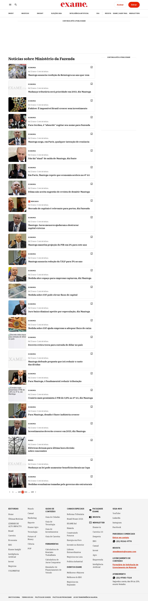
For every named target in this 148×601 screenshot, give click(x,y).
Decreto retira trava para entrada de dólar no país (55, 345)
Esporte (31, 522)
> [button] (35, 492)
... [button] (16, 492)
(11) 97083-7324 (124, 578)
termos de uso (27, 597)
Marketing (32, 518)
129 (19, 492)
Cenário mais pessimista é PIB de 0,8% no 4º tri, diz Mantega (60, 398)
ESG (98, 13)
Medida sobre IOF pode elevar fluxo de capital (52, 295)
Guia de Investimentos (51, 530)
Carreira (12, 535)
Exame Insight (14, 549)
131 (26, 492)
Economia (12, 540)
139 (32, 492)
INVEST (11, 13)
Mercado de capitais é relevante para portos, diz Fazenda (59, 208)
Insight (40, 13)
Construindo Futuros (72, 534)
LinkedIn (116, 518)
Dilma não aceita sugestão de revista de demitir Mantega (59, 191)
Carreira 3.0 (98, 532)
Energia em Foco (74, 540)
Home (11, 514)
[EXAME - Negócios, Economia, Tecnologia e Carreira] (74, 5)
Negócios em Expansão (72, 583)
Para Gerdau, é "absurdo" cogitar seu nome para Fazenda (59, 125)
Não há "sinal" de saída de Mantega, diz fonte (52, 158)
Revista (108, 13)
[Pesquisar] (16, 5)
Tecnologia (32, 532)
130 (22, 492)
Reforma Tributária (75, 514)
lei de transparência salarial (85, 597)
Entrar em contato (121, 537)
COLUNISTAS (14, 571)
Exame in (97, 527)
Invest (11, 561)
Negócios (25, 13)
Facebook (117, 527)
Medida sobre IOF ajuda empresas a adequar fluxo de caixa (59, 328)
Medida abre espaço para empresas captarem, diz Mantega (59, 278)
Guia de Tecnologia (50, 523)
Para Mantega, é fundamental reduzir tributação (55, 381)
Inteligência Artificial (79, 13)
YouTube (116, 513)
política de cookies (43, 597)
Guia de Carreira (52, 536)
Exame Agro (33, 527)
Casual (31, 513)
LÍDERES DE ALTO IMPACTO (15, 524)
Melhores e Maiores (75, 572)
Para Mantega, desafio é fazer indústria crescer (53, 414)
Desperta (97, 536)
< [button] (9, 492)
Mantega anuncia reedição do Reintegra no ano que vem (58, 75)
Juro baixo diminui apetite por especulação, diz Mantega (59, 311)
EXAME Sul (72, 523)
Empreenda (98, 560)
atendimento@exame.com (124, 551)
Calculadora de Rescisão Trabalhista (52, 552)
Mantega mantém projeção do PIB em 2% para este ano (57, 245)
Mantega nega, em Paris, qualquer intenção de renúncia (58, 141)
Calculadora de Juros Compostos (52, 561)
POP (29, 548)
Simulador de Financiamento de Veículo (53, 570)
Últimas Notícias (15, 519)
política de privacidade (62, 597)
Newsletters (134, 13)
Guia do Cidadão (52, 517)
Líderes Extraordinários (74, 550)
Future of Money (32, 537)
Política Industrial (75, 561)
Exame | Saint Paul (120, 13)
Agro (95, 555)
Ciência (31, 544)
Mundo (31, 509)
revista (96, 517)
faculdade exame (97, 510)
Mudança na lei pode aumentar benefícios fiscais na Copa (59, 467)
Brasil (10, 531)
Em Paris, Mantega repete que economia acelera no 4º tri (59, 175)
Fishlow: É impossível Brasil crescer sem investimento (57, 108)
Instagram (117, 522)
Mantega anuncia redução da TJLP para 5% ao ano (55, 261)
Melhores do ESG (74, 577)
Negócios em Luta (75, 557)
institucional (14, 597)
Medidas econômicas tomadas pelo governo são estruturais (60, 484)
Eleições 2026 (56, 13)
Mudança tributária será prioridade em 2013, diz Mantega (59, 91)
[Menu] (10, 5)
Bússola (70, 528)
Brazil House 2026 (75, 519)
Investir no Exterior (75, 545)
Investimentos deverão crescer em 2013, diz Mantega (57, 431)
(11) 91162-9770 (124, 541)
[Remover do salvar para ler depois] (91, 67)
